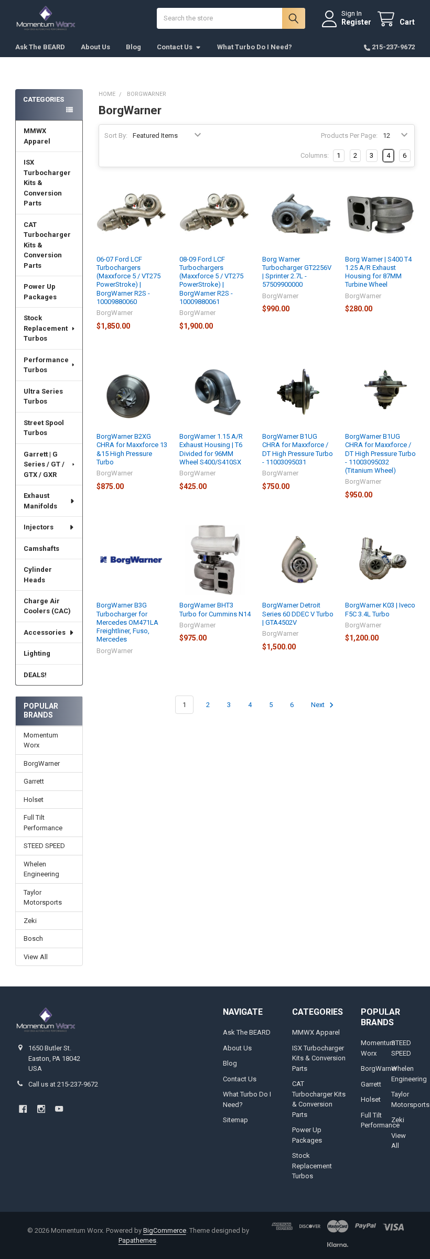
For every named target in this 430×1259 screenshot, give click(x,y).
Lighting (37, 653)
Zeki (30, 921)
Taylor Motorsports (43, 897)
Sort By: (115, 135)
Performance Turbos (46, 365)
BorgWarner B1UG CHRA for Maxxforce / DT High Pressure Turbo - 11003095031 (297, 449)
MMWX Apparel (37, 136)
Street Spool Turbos (44, 428)
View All (36, 957)
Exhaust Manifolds (40, 501)
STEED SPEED (44, 846)
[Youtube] (59, 1108)
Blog (133, 47)
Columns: (314, 155)
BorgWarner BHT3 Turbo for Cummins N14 (215, 609)
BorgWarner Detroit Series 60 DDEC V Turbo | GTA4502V (298, 613)
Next (318, 705)
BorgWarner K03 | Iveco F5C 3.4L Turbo (380, 609)
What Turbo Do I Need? (254, 47)
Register (356, 22)
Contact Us (174, 47)
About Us (95, 47)
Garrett (34, 781)
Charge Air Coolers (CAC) (47, 606)
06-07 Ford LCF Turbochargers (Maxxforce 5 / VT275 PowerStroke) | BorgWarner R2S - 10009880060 (128, 280)
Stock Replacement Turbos (46, 328)
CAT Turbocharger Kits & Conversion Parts (47, 245)
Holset (34, 800)
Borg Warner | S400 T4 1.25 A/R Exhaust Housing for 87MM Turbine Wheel (378, 272)
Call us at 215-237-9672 (63, 1084)
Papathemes (137, 1240)
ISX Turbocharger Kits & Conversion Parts (47, 182)
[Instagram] (41, 1108)
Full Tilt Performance (43, 822)
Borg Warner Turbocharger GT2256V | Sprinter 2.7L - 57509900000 (296, 272)
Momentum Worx (41, 740)
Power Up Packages (40, 292)
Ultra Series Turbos (43, 396)
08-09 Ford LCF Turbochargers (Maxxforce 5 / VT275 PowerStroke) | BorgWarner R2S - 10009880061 (211, 280)
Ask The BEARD (40, 47)
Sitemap (235, 1120)
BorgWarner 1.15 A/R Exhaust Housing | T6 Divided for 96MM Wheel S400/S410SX (211, 449)
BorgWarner (42, 763)
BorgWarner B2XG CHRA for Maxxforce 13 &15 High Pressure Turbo (131, 449)
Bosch (33, 938)
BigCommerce (164, 1230)
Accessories (45, 632)
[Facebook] (22, 1108)
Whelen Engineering (41, 869)
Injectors (38, 527)
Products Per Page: (349, 135)
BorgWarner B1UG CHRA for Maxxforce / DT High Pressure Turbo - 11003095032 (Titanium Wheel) (380, 453)
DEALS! (35, 675)
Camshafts (41, 548)
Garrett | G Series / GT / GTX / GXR (44, 464)
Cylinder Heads (38, 575)
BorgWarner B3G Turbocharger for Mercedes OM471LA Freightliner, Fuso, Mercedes (127, 622)
